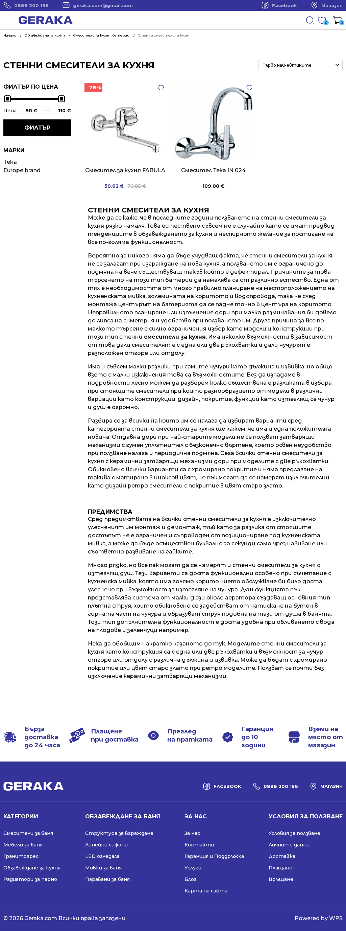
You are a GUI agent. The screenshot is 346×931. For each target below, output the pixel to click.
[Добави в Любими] (161, 88)
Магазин (332, 5)
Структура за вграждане (119, 833)
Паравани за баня (107, 879)
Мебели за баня (23, 845)
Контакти (199, 845)
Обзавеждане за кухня (31, 868)
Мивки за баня (103, 868)
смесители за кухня (175, 337)
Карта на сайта (205, 891)
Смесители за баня (28, 833)
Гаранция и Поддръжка (214, 856)
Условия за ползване (294, 833)
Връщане (281, 879)
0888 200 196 (31, 5)
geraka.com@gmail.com (103, 5)
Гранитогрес (21, 856)
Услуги (192, 868)
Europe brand (22, 170)
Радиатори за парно (30, 879)
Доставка (282, 856)
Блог (190, 879)
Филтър (37, 127)
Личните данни (289, 845)
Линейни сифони (106, 845)
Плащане (280, 868)
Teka (10, 162)
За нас (192, 833)
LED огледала (102, 856)
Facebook (284, 5)
